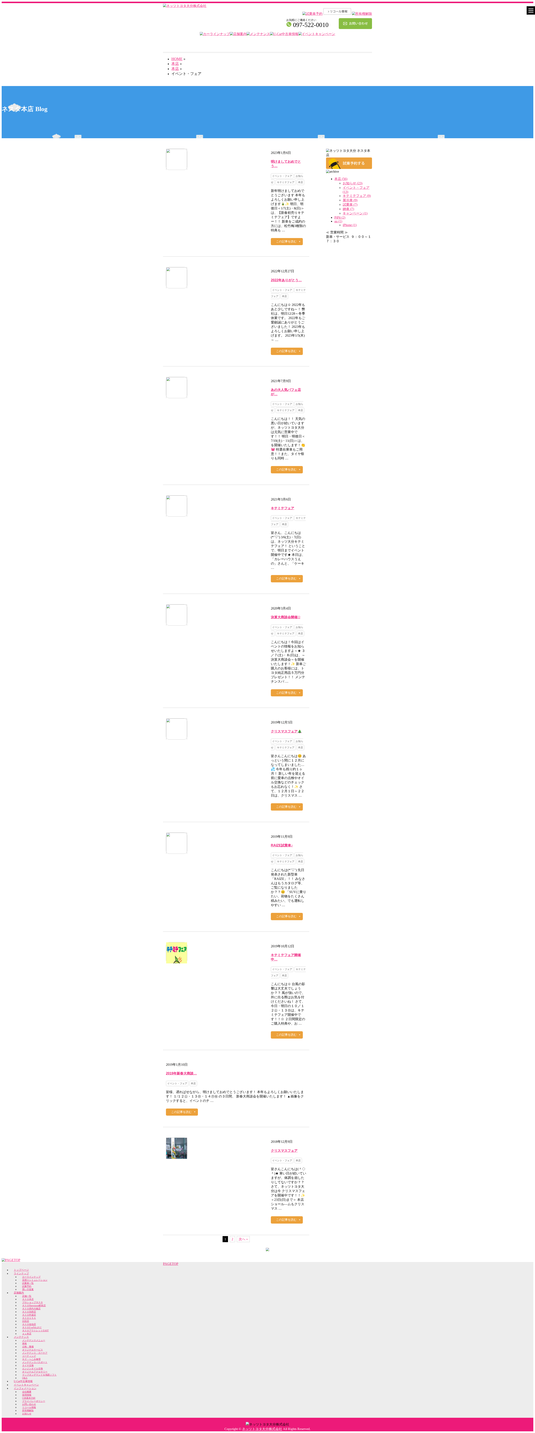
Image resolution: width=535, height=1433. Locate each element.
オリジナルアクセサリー (34, 1371)
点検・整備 (28, 1346)
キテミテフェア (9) (357, 196)
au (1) (338, 221)
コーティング (29, 1356)
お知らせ (26, 1413)
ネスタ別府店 (29, 1311)
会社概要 (26, 1391)
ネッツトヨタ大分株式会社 (262, 1429)
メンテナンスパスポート (34, 1362)
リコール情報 (29, 1407)
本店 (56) (340, 179)
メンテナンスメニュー (33, 1340)
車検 (24, 1343)
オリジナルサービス (32, 1349)
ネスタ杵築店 (29, 1315)
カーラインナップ (31, 1277)
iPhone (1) (350, 225)
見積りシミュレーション (34, 1280)
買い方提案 (28, 1289)
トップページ (21, 1269)
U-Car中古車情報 (23, 1381)
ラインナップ (21, 1273)
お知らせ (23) (352, 183)
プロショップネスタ (32, 1302)
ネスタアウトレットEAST (35, 1330)
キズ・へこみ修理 (31, 1359)
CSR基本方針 (29, 1398)
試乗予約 (26, 1286)
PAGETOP (170, 1264)
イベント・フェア (282, 176)
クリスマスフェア (284, 1150)
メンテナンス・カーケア (34, 1353)
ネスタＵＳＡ (29, 1318)
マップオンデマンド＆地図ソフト (39, 1374)
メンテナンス (21, 1336)
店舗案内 (19, 1292)
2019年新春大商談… (181, 1073)
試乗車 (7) (350, 204)
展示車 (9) (350, 200)
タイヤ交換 (28, 1365)
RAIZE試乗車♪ (282, 845)
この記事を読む (286, 241)
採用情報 (26, 1395)
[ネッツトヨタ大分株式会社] (184, 6)
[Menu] (531, 10)
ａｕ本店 (26, 1333)
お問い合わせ (29, 1404)
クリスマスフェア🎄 (286, 731)
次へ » (243, 1239)
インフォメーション (25, 1388)
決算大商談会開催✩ (285, 617)
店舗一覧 (26, 1296)
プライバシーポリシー (33, 1401)
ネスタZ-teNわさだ (32, 1327)
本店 (175, 69)
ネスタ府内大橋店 (31, 1308)
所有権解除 (28, 1410)
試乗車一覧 (28, 1283)
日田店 (25, 1321)
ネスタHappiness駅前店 (34, 1305)
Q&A (24, 1378)
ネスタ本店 (28, 1299)
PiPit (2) (339, 217)
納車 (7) (348, 209)
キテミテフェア (285, 182)
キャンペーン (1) (355, 213)
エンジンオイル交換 (32, 1368)
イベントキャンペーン (26, 1384)
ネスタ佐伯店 (29, 1324)
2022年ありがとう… (286, 280)
